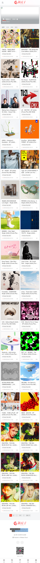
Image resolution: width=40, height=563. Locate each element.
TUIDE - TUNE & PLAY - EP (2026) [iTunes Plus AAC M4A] (10, 414)
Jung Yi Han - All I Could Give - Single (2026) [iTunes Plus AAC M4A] (29, 263)
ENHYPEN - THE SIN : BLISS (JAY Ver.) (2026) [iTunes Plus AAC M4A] (9, 505)
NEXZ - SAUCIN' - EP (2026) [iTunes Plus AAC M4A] (28, 414)
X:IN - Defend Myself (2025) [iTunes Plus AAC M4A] (10, 323)
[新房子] (20, 523)
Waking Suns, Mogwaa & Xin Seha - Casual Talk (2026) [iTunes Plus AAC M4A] (9, 112)
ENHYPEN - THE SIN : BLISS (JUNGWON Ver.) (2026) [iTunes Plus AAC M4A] (28, 506)
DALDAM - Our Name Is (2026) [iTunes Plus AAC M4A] (28, 384)
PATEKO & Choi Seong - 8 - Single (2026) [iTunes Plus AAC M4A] (29, 202)
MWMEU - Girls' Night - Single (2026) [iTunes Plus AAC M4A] (9, 233)
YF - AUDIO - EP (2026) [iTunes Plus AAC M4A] (9, 171)
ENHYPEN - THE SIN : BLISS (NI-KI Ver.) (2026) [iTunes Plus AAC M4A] (9, 445)
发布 (7, 27)
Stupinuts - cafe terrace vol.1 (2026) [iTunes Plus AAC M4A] (9, 354)
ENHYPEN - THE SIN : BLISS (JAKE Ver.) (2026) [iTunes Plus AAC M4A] (9, 475)
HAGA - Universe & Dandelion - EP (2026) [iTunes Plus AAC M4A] (8, 142)
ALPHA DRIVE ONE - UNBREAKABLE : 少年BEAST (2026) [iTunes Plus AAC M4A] (10, 385)
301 (20, 515)
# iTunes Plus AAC (6, 54)
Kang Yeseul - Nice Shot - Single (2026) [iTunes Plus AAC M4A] (9, 263)
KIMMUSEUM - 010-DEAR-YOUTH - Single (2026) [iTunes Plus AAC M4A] (29, 233)
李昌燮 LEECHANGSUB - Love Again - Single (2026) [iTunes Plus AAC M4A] (10, 202)
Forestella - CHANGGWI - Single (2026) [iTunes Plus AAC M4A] (9, 293)
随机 (16, 27)
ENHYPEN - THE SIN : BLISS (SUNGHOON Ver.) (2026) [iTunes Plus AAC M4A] (29, 476)
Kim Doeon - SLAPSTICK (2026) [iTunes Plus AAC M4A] (28, 81)
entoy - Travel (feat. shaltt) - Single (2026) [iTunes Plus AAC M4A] (29, 293)
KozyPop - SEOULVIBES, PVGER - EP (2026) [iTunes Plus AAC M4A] (29, 142)
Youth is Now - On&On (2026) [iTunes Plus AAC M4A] (9, 81)
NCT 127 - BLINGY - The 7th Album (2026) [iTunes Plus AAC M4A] (28, 354)
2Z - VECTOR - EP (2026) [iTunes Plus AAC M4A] (29, 111)
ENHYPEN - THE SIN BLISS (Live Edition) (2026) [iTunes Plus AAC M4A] (29, 51)
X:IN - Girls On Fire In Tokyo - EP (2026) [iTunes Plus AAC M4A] (29, 324)
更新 (12, 27)
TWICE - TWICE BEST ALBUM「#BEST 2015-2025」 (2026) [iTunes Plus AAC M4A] (10, 52)
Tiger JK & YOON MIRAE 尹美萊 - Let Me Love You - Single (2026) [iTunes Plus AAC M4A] (29, 173)
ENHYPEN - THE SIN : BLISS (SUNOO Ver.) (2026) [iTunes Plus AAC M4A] (29, 445)
